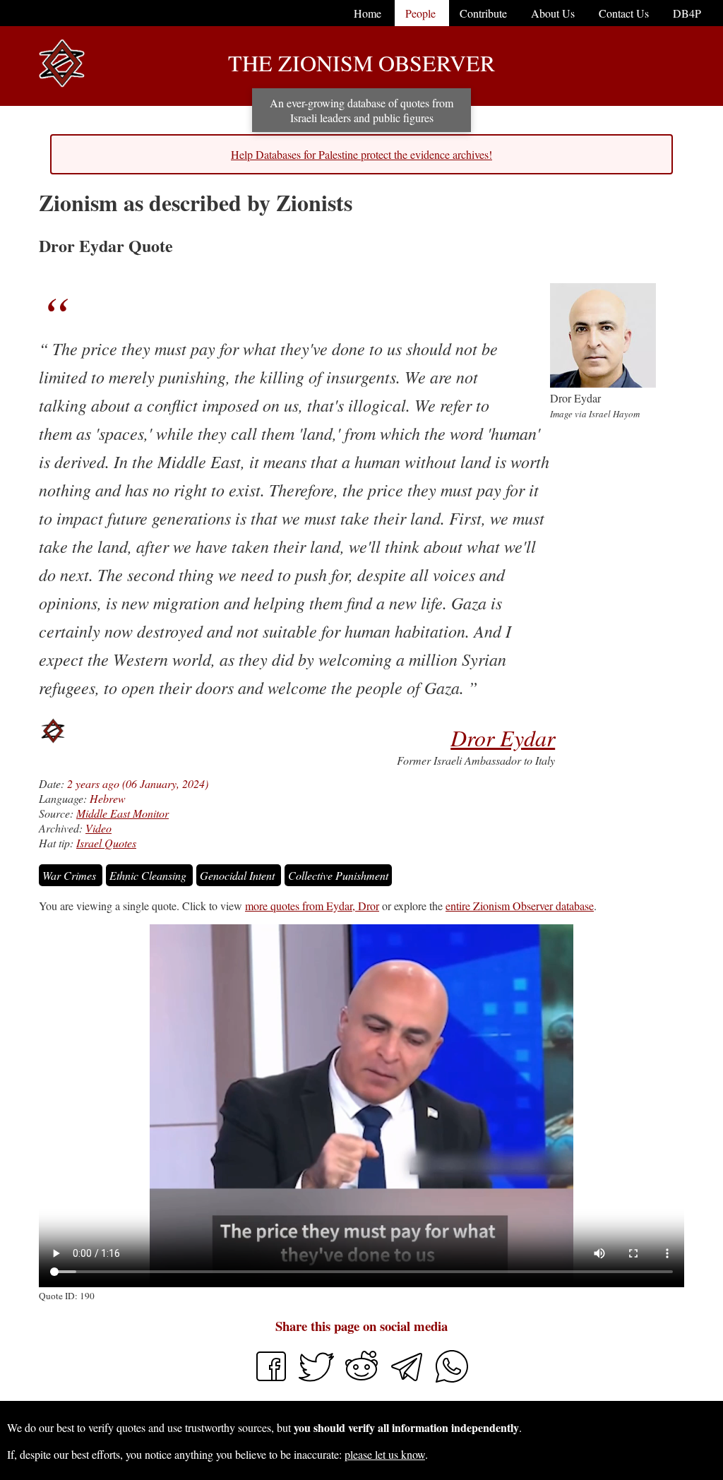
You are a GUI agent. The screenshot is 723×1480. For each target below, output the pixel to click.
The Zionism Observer (361, 62)
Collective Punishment (338, 875)
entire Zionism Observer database (520, 905)
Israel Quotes (106, 842)
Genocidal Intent (238, 875)
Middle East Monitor (122, 813)
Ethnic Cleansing (149, 875)
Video (98, 827)
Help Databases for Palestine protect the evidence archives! (361, 154)
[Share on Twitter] (318, 1379)
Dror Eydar (502, 737)
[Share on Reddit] (363, 1379)
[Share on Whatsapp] (452, 1379)
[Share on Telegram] (408, 1379)
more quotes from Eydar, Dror (312, 905)
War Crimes (70, 875)
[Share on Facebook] (271, 1379)
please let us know (385, 1454)
